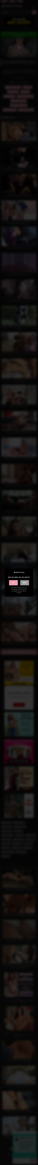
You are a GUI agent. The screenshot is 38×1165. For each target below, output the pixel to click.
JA (13, 583)
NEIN (25, 583)
